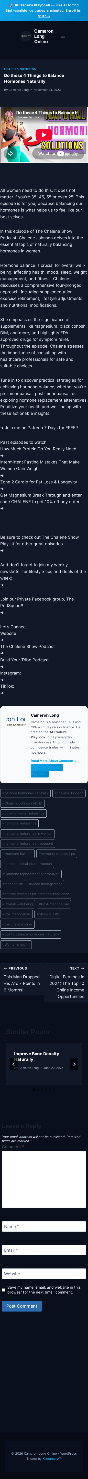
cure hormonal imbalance (23, 813)
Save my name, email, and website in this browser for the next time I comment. (44, 1289)
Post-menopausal (54, 904)
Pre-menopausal (16, 914)
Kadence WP (52, 1459)
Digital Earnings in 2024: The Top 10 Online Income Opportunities (66, 982)
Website (12, 1273)
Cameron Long (19, 90)
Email (11, 1250)
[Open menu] (62, 36)
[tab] (34, 1089)
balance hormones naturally (25, 793)
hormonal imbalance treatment (27, 843)
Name (11, 1226)
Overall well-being (17, 904)
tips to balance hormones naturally (30, 934)
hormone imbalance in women (27, 864)
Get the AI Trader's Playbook (47, 771)
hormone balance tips (57, 854)
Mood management (45, 884)
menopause (12, 884)
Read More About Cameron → (54, 761)
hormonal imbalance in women (27, 833)
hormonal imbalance (19, 823)
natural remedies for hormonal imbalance (35, 894)
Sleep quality (48, 914)
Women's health (16, 944)
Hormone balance (17, 854)
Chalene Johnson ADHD (22, 803)
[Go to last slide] (14, 1064)
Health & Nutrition (20, 69)
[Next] (74, 1064)
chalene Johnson (69, 793)
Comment (13, 1146)
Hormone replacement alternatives (30, 874)
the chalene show (17, 924)
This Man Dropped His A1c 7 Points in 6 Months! (22, 979)
